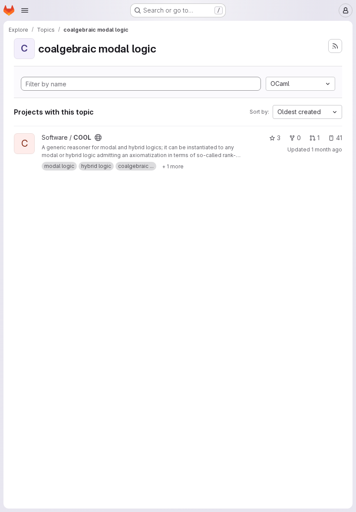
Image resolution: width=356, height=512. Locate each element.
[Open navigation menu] (25, 10)
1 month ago (326, 149)
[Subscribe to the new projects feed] (335, 46)
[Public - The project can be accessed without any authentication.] (98, 137)
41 (339, 137)
